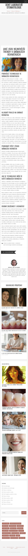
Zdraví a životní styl (7, 504)
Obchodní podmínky (10, 547)
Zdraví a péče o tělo (8, 500)
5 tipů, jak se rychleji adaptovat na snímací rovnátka (12, 353)
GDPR (12, 548)
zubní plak (22, 533)
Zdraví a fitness (6, 502)
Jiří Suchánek (11, 252)
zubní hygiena (6, 528)
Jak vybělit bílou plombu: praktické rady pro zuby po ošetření (14, 330)
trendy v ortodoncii (15, 243)
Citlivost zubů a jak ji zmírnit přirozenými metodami (12, 385)
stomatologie (12, 525)
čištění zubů (5, 535)
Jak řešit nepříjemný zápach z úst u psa (11, 430)
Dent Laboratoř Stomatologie (14, 6)
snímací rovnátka (7, 243)
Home (8, 11)
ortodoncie (20, 528)
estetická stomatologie (17, 244)
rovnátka (21, 530)
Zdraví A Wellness (15, 11)
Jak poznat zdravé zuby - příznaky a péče (11, 475)
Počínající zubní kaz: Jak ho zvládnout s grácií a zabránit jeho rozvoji (13, 408)
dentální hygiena (13, 530)
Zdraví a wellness (7, 490)
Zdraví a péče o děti (8, 498)
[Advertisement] (14, 30)
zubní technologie (7, 244)
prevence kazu (6, 537)
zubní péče (12, 535)
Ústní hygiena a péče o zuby (10, 494)
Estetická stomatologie (8, 488)
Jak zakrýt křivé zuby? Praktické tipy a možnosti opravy (12, 307)
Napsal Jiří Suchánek (14, 267)
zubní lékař (5, 530)
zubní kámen (20, 525)
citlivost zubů (15, 533)
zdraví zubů (22, 537)
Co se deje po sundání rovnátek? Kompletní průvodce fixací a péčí (12, 453)
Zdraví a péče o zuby (8, 492)
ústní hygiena (6, 523)
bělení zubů (13, 528)
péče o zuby (5, 525)
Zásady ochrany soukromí (20, 547)
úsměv (18, 535)
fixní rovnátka (14, 537)
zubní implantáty (6, 533)
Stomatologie (6, 486)
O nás (4, 547)
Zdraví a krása (6, 496)
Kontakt (16, 548)
